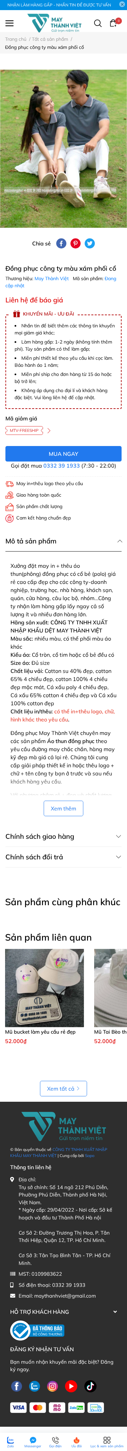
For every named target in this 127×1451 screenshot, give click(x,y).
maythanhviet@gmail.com (65, 1296)
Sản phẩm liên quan (48, 937)
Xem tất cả (61, 1088)
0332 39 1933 (61, 465)
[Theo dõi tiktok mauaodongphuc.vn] (90, 1386)
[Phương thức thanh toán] (57, 1407)
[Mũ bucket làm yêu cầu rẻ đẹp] (44, 988)
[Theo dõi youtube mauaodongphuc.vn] (71, 1386)
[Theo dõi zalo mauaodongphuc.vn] (34, 1386)
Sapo (89, 1155)
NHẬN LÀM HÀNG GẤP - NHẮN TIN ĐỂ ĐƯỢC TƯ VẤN (59, 4)
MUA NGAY (63, 453)
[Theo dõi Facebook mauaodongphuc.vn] (16, 1386)
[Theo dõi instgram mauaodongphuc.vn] (52, 1386)
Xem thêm (63, 808)
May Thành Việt (52, 278)
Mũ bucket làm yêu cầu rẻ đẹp (40, 1032)
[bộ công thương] (37, 1330)
